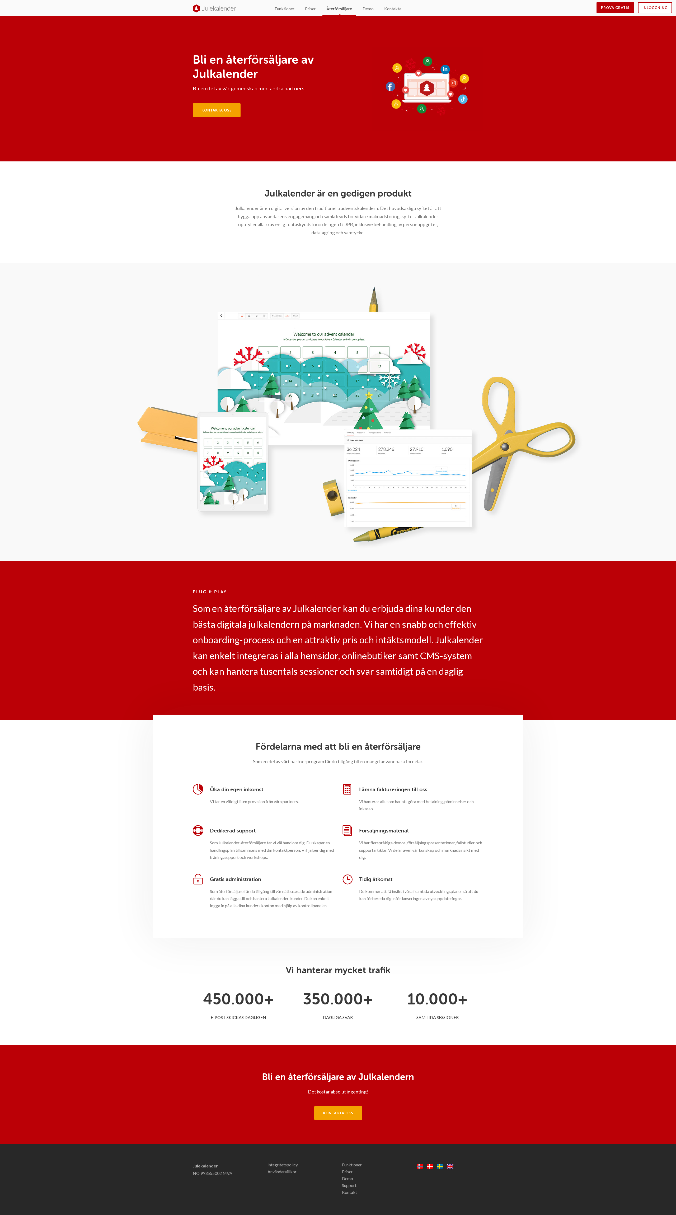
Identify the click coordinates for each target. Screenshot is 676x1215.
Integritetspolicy (282, 1164)
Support (349, 1185)
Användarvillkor (282, 1171)
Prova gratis (615, 8)
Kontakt (349, 1192)
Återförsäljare (339, 8)
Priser (310, 8)
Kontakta (392, 8)
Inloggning (655, 8)
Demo (368, 8)
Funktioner (284, 8)
